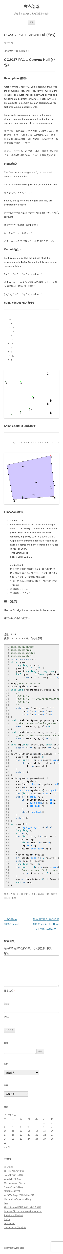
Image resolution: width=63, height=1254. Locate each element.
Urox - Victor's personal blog (17, 1199)
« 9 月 (7, 1147)
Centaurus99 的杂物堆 (15, 1227)
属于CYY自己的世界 (14, 1171)
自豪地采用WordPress (14, 1248)
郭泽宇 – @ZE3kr (12, 1191)
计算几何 (40, 894)
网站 (6, 1016)
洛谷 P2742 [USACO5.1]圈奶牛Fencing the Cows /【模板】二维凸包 (46, 924)
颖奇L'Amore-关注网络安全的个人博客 (22, 1207)
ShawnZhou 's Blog (13, 1187)
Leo (6, 1203)
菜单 (31, 22)
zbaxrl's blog (10, 1223)
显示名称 (9, 990)
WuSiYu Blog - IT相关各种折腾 (19, 1195)
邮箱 (7, 1003)
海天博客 (8, 1167)
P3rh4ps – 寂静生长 (13, 1215)
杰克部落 (32, 6)
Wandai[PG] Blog (12, 1179)
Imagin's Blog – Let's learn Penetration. (23, 1211)
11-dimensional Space (14, 1183)
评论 (7, 953)
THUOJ (7, 898)
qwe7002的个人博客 (14, 1175)
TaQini (7, 1219)
